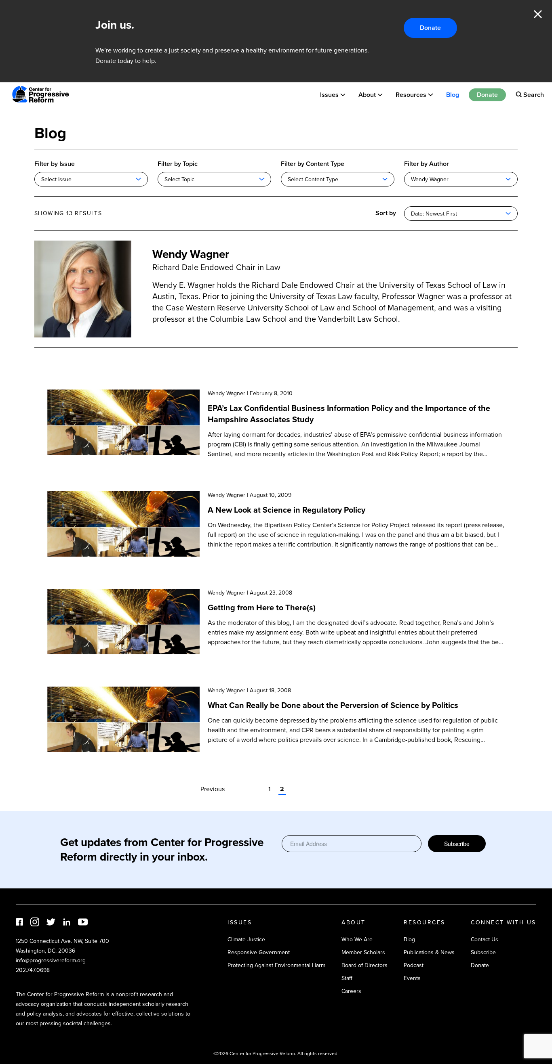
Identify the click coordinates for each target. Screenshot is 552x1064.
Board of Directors (364, 965)
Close (537, 14)
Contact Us (484, 939)
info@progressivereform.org (51, 960)
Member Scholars (363, 952)
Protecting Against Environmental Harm (276, 965)
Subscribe (457, 844)
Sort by (385, 213)
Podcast (413, 965)
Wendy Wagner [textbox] (430, 179)
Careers (351, 991)
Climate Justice (246, 939)
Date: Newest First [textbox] (434, 213)
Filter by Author (426, 163)
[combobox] (91, 179)
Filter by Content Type (312, 163)
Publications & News (429, 952)
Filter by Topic (178, 163)
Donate (430, 27)
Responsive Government (259, 952)
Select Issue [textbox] (56, 179)
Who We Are (357, 939)
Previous (212, 789)
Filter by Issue (54, 163)
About (367, 94)
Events (412, 978)
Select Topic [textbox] (179, 179)
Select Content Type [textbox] (313, 179)
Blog (452, 94)
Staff (346, 978)
